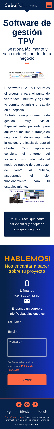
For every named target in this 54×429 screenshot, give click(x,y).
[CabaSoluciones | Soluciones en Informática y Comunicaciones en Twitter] (18, 404)
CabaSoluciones (14, 417)
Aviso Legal (9, 412)
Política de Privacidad (24, 412)
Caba (20, 5)
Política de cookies (42, 412)
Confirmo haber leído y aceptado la (20, 366)
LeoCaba (34, 424)
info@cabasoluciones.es (27, 313)
